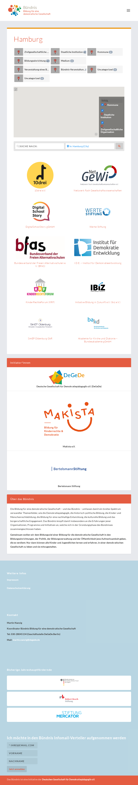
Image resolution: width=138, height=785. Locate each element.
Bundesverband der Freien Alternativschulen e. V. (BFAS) (40, 264)
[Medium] (55, 60)
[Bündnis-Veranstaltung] (55, 69)
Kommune (104, 51)
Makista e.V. (69, 446)
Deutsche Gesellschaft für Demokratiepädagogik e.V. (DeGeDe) (69, 386)
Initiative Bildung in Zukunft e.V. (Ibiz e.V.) (97, 302)
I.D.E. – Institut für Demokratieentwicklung (98, 263)
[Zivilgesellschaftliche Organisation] (18, 52)
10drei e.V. (40, 190)
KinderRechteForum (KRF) (40, 302)
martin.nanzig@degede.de (26, 639)
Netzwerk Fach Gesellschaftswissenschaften (98, 190)
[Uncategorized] (91, 69)
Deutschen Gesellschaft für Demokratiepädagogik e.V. (68, 779)
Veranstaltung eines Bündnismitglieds (37, 69)
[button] (69, 110)
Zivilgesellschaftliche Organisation (37, 51)
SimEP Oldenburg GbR (40, 338)
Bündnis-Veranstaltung (73, 69)
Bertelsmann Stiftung (69, 486)
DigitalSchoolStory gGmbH (40, 226)
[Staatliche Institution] (55, 52)
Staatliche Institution (73, 51)
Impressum (13, 579)
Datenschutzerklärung (18, 588)
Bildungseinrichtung (36, 60)
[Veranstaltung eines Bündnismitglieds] (18, 69)
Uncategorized (106, 69)
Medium (67, 60)
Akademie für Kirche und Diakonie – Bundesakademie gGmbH (98, 340)
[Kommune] (91, 52)
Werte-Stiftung (98, 226)
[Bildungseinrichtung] (18, 60)
